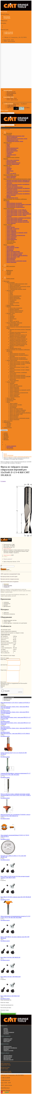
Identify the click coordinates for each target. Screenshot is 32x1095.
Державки (9, 168)
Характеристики (8, 585)
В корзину (3, 569)
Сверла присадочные (9, 208)
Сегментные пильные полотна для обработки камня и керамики (18, 345)
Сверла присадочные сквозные (14, 219)
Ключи (8, 146)
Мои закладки (7, 1058)
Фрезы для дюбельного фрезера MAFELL (17, 255)
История (9, 424)
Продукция (9, 133)
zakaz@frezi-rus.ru (5, 1087)
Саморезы (9, 153)
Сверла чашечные (11, 223)
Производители (8, 1046)
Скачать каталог (10, 278)
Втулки (8, 166)
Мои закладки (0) (11, 91)
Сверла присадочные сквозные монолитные (18, 222)
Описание (6, 584)
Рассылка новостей (8, 1059)
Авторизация (7, 18)
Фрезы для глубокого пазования (15, 252)
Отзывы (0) (6, 586)
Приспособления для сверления (15, 205)
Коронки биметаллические (13, 162)
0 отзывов (3, 481)
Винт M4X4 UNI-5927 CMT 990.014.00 (10, 976)
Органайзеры (10, 250)
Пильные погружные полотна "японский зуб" (18, 180)
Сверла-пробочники (12, 239)
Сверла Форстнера (11, 230)
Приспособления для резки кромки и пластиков (19, 204)
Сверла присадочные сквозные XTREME (17, 220)
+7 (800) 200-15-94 (8, 33)
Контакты (6, 439)
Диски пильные (8, 134)
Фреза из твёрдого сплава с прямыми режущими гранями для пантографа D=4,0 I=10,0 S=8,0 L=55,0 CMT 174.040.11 (16, 794)
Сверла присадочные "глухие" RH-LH (16, 209)
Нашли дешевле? (8, 559)
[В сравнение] (8, 569)
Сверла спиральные (12, 236)
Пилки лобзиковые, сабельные (11, 174)
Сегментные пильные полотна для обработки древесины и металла (18, 339)
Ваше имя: (3, 659)
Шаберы (9, 196)
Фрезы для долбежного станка (14, 254)
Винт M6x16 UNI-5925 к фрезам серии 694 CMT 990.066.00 (16, 897)
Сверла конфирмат (11, 234)
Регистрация (7, 16)
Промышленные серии (12, 140)
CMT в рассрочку (10, 266)
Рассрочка (6, 436)
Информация (9, 270)
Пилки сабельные (11, 177)
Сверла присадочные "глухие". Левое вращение (19, 213)
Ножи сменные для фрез (13, 247)
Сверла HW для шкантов (13, 228)
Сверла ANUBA (11, 227)
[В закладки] (7, 569)
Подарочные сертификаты (10, 1047)
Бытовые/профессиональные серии (15, 136)
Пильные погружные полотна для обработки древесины (18, 332)
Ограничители (10, 248)
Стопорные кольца (11, 154)
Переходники (10, 170)
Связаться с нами (8, 1038)
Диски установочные (12, 137)
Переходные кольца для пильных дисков (17, 138)
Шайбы (8, 156)
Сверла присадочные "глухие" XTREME (17, 211)
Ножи (8, 201)
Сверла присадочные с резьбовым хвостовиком (19, 217)
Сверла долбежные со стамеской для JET (17, 232)
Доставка (9, 423)
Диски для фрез (10, 246)
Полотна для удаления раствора (15, 187)
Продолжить (4, 694)
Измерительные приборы (13, 157)
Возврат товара (7, 1040)
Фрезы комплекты (11, 258)
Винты (8, 144)
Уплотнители (10, 243)
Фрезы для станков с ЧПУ (13, 256)
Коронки (6, 158)
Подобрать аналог (5, 710)
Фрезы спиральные (11, 262)
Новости (6, 438)
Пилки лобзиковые (11, 176)
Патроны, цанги (8, 165)
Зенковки (9, 226)
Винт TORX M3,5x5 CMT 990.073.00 (10, 996)
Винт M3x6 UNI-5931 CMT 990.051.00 (10, 957)
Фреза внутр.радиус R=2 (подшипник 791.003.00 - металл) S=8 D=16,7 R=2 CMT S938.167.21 (15, 815)
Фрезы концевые (11, 259)
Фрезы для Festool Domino (13, 251)
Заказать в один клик (6, 570)
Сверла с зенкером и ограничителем (16, 235)
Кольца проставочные (12, 150)
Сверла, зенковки (8, 224)
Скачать (9, 426)
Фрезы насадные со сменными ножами (16, 260)
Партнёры (6, 1049)
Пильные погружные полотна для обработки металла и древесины (18, 335)
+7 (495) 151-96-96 (8, 32)
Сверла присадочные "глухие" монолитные (18, 212)
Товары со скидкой (8, 1050)
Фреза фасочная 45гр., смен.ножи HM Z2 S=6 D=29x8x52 (15, 733)
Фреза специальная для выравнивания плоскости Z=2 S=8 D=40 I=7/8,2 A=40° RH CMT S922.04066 (15, 917)
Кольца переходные (12, 149)
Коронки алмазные (11, 161)
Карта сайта (7, 1041)
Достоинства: (4, 664)
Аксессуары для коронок (13, 160)
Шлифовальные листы (12, 197)
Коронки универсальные (13, 164)
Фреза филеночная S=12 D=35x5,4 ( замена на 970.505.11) (15, 702)
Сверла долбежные (11, 231)
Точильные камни (11, 242)
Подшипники (10, 152)
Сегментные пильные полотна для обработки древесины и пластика (18, 342)
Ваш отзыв (3, 682)
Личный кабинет (8, 1055)
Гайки (8, 145)
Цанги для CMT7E (11, 173)
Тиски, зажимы (10, 240)
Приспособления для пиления (14, 203)
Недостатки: (4, 670)
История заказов (8, 1057)
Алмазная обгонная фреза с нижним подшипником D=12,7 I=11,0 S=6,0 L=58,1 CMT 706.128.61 (16, 774)
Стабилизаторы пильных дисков (15, 141)
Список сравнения (11, 93)
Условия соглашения (9, 1032)
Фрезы (5, 244)
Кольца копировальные (12, 148)
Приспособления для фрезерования (15, 207)
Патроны (9, 169)
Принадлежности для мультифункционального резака (17, 179)
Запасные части (8, 142)
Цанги (8, 172)
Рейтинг (3, 686)
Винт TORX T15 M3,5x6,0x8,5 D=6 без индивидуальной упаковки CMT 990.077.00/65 (15, 877)
